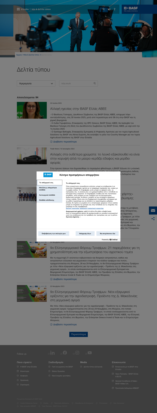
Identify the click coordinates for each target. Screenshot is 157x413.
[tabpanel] (92, 201)
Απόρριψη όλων (85, 233)
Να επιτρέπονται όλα (107, 233)
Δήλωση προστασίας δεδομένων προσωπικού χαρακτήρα (85, 208)
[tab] (49, 182)
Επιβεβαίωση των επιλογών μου (54, 233)
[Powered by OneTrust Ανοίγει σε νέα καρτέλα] (110, 240)
